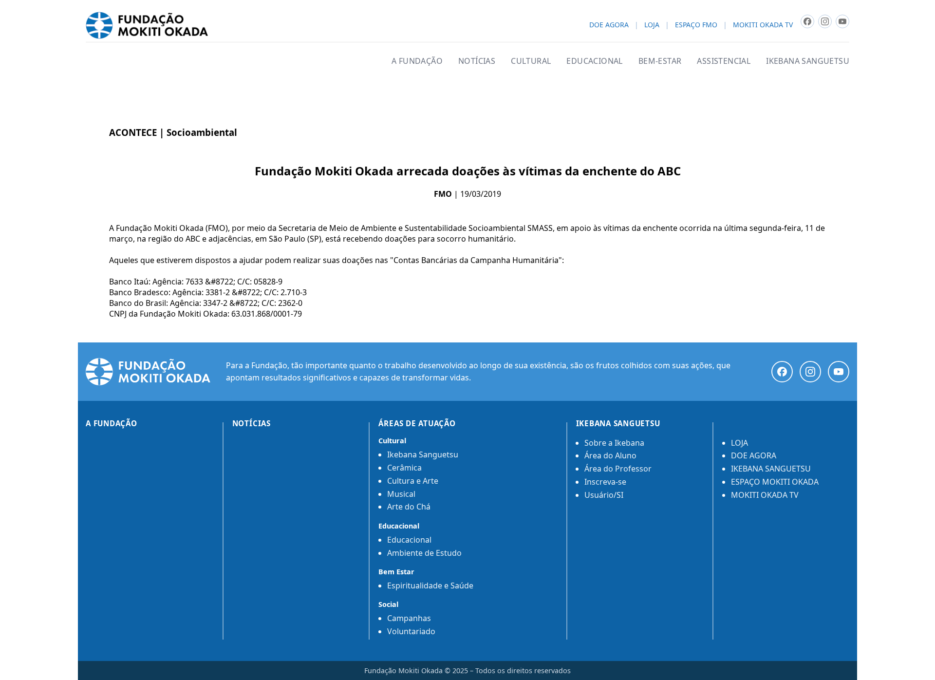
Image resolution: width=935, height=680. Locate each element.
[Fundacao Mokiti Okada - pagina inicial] (147, 25)
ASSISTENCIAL (723, 61)
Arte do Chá (408, 506)
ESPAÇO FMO (696, 25)
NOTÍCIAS (476, 61)
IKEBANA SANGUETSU (807, 61)
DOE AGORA (609, 25)
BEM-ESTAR (660, 61)
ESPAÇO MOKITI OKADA (775, 481)
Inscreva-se (605, 481)
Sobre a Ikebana (614, 442)
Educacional (409, 539)
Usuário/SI (603, 495)
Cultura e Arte (412, 480)
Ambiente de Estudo (424, 553)
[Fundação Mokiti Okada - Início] (148, 371)
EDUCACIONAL (594, 61)
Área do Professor (618, 468)
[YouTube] (838, 371)
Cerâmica (404, 467)
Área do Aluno (610, 455)
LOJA (651, 25)
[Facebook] (782, 371)
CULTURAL (531, 61)
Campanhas (409, 618)
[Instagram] (810, 371)
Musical (401, 494)
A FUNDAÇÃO (417, 61)
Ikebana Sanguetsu (422, 454)
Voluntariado (411, 631)
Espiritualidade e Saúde (430, 585)
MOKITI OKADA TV (763, 25)
